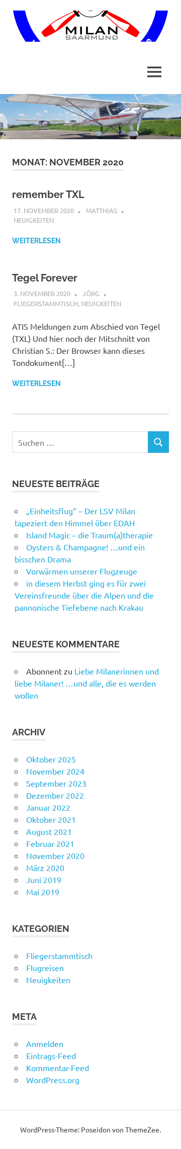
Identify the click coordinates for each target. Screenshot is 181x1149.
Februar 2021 (50, 843)
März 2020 (45, 868)
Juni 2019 (43, 880)
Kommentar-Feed (57, 1068)
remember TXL (48, 194)
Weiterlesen (36, 241)
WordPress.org (52, 1080)
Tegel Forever (44, 278)
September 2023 (56, 783)
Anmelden (44, 1043)
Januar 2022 (48, 807)
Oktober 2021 (51, 819)
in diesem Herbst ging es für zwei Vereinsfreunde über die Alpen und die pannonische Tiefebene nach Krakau (84, 595)
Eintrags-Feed (51, 1055)
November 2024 (55, 771)
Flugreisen (45, 968)
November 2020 (55, 855)
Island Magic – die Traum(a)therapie (89, 535)
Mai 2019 (42, 892)
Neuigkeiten (34, 220)
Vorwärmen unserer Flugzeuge (81, 571)
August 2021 (49, 831)
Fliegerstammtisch (46, 303)
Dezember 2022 (55, 795)
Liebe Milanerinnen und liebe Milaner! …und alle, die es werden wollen (87, 683)
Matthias (101, 210)
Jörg (91, 293)
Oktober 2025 (51, 759)
